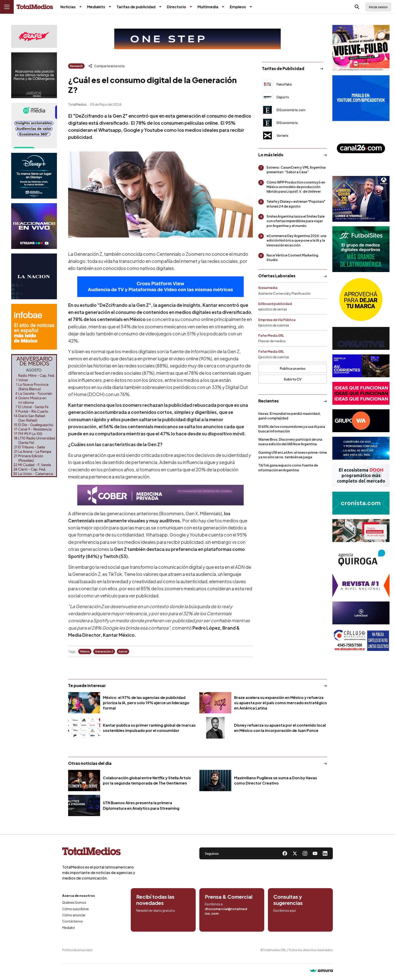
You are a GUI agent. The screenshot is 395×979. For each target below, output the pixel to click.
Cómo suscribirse (75, 909)
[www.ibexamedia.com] (361, 365)
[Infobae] (34, 327)
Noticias (68, 6)
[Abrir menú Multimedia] (223, 7)
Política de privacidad (77, 950)
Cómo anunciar (73, 915)
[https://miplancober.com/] (160, 495)
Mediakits (96, 6)
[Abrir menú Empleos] (251, 7)
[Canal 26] (361, 148)
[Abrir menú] (7, 7)
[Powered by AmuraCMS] (321, 971)
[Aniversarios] (34, 415)
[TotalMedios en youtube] (315, 853)
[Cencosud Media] (34, 125)
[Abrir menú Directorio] (191, 7)
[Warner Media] (361, 48)
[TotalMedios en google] (305, 853)
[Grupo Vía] (361, 420)
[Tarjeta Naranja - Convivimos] (361, 585)
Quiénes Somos (74, 902)
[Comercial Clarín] (361, 530)
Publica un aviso (293, 368)
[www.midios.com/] (34, 75)
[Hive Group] (361, 338)
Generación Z (104, 651)
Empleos (238, 6)
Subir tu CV (293, 379)
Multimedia (208, 6)
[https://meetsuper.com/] (361, 393)
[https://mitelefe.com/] (34, 226)
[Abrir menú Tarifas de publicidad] (160, 7)
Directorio (176, 6)
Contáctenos (72, 921)
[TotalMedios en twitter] (295, 853)
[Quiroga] (361, 558)
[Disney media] (34, 176)
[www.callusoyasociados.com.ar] (361, 640)
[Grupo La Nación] (34, 276)
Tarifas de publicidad (136, 6)
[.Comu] (361, 98)
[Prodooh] (361, 475)
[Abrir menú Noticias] (80, 7)
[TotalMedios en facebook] (285, 853)
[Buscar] (357, 6)
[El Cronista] (361, 503)
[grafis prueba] (34, 36)
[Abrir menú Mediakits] (110, 7)
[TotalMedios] (98, 852)
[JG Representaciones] (361, 299)
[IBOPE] (160, 286)
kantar (123, 651)
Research (76, 66)
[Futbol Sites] (361, 249)
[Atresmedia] (361, 199)
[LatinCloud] (361, 612)
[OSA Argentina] (197, 39)
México (85, 651)
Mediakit (68, 927)
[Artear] (361, 448)
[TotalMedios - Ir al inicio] (34, 7)
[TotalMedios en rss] (325, 853)
